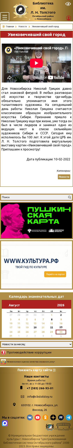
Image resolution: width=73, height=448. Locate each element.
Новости (22, 26)
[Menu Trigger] (4, 16)
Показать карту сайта (35, 370)
